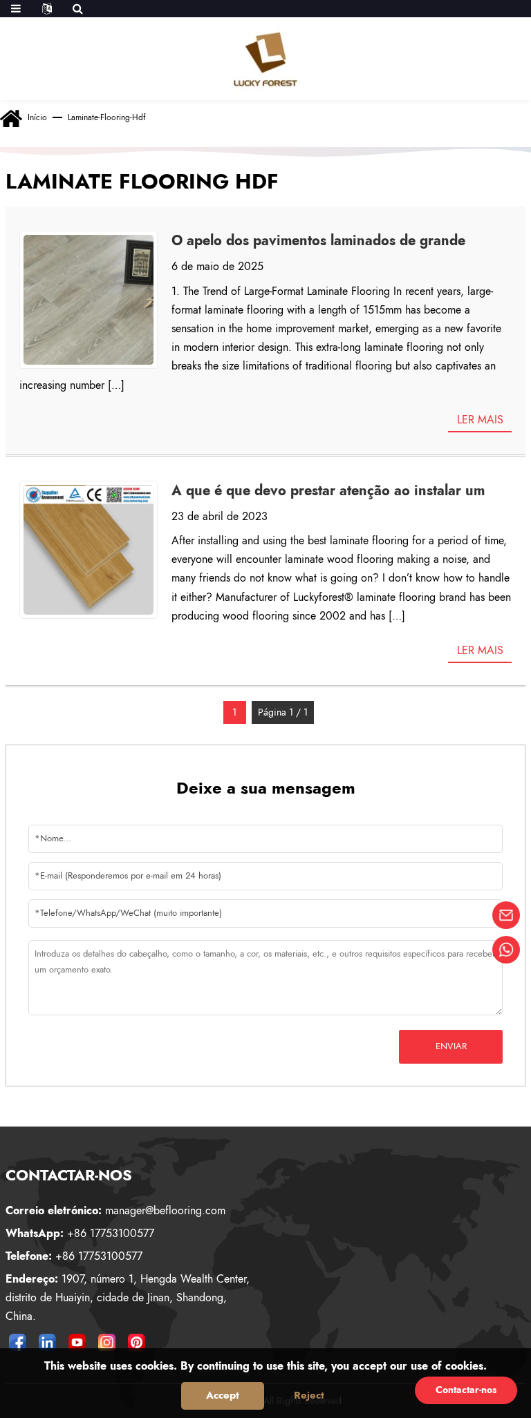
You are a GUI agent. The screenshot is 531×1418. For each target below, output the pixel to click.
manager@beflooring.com (115, 1210)
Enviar (451, 1046)
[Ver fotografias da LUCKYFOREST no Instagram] (107, 1342)
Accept (222, 1395)
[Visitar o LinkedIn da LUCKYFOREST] (47, 1342)
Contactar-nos (466, 1390)
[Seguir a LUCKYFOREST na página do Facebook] (18, 1342)
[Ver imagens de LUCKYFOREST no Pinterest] (136, 1342)
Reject (309, 1395)
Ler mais (480, 420)
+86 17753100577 (80, 1233)
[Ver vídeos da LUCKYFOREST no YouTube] (77, 1342)
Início (37, 117)
